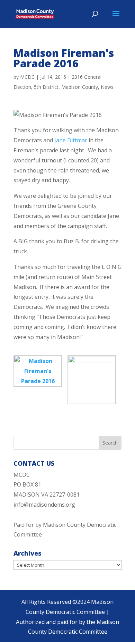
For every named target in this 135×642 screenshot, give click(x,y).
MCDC (27, 77)
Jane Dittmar (70, 140)
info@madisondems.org (44, 504)
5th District (46, 87)
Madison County (79, 87)
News (107, 87)
